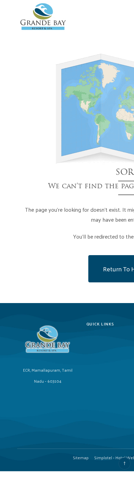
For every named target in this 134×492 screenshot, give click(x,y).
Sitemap (81, 457)
